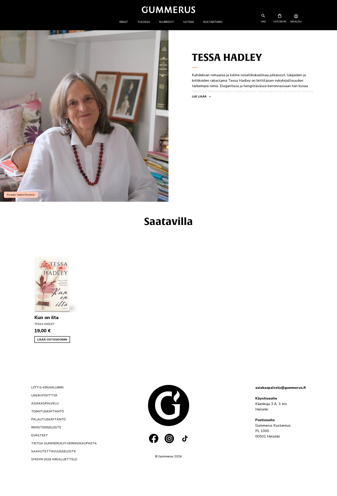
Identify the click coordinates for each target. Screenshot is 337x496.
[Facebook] (153, 438)
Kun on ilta (46, 317)
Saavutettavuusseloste (53, 451)
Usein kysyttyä (44, 395)
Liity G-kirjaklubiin (47, 387)
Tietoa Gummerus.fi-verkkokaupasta (64, 443)
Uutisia (188, 22)
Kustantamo (212, 22)
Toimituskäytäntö (47, 411)
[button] (263, 21)
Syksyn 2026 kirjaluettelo (54, 459)
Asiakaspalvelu (45, 403)
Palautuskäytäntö (48, 419)
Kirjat (124, 22)
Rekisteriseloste (46, 427)
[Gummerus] (168, 9)
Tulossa (143, 22)
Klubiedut (166, 22)
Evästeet (39, 435)
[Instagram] (169, 438)
